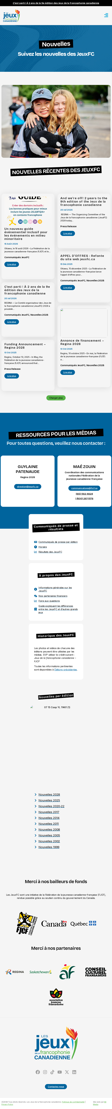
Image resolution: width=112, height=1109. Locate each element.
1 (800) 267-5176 (84, 498)
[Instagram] (45, 1072)
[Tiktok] (52, 1072)
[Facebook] (38, 1072)
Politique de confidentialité (73, 1102)
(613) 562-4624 (84, 493)
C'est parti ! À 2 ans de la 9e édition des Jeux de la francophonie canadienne (56, 3)
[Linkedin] (74, 1072)
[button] (56, 397)
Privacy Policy (7, 1104)
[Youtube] (59, 1072)
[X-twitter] (67, 1072)
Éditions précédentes (65, 669)
